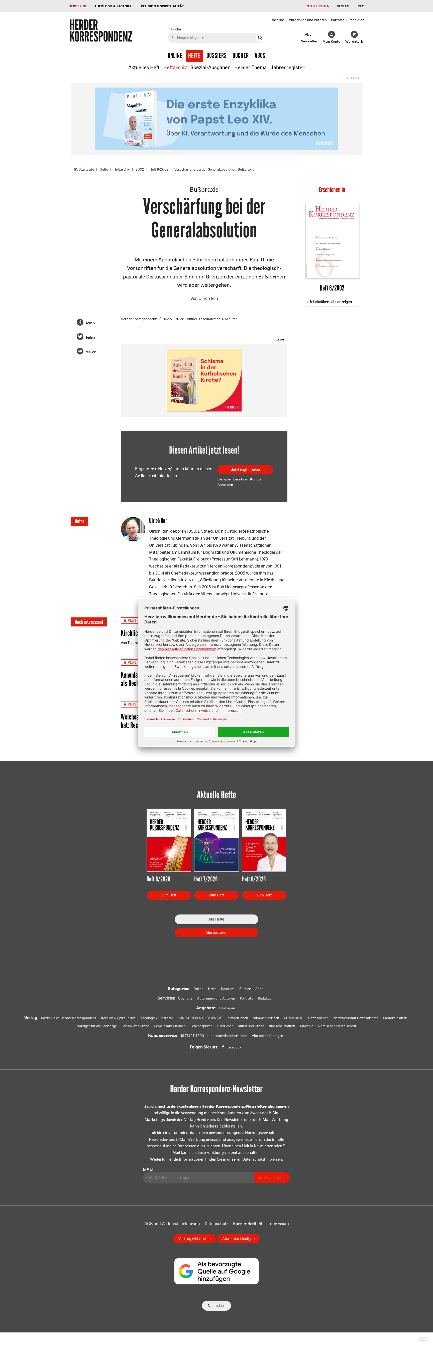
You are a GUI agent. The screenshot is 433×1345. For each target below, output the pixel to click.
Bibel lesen (225, 1026)
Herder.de (78, 6)
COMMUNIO (293, 1018)
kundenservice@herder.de (227, 1035)
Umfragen (227, 1008)
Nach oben (216, 1305)
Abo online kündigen (267, 1035)
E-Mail (148, 1169)
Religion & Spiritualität (162, 6)
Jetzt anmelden (271, 1177)
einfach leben (238, 1018)
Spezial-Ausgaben (210, 67)
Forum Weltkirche (135, 1026)
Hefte (194, 55)
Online (175, 55)
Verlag (343, 6)
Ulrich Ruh (208, 298)
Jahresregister (288, 67)
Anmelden (225, 484)
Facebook (234, 1047)
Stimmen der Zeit (266, 1018)
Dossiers (216, 55)
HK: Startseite (83, 169)
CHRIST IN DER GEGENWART (200, 1018)
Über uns (277, 19)
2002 (140, 169)
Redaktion (356, 19)
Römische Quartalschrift (337, 1026)
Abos (260, 55)
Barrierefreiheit (247, 1223)
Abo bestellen (216, 932)
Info (360, 6)
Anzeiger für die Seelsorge (97, 1026)
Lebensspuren (201, 1026)
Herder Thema (250, 67)
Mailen (90, 352)
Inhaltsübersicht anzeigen (331, 301)
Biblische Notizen (282, 1026)
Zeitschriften (318, 6)
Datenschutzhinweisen (262, 1159)
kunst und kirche (251, 1026)
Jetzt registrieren (245, 469)
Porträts (337, 19)
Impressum (278, 1223)
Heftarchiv (175, 67)
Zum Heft (168, 895)
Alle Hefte (216, 919)
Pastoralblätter (395, 1018)
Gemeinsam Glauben (170, 1026)
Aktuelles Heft (144, 67)
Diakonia (306, 1026)
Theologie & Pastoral (113, 6)
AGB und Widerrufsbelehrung (172, 1223)
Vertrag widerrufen (194, 1238)
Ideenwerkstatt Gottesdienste (355, 1018)
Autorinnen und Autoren (308, 19)
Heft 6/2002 (159, 169)
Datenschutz (216, 1223)
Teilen (90, 323)
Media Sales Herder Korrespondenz (68, 1018)
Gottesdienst (318, 1018)
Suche (176, 29)
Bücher (241, 55)
